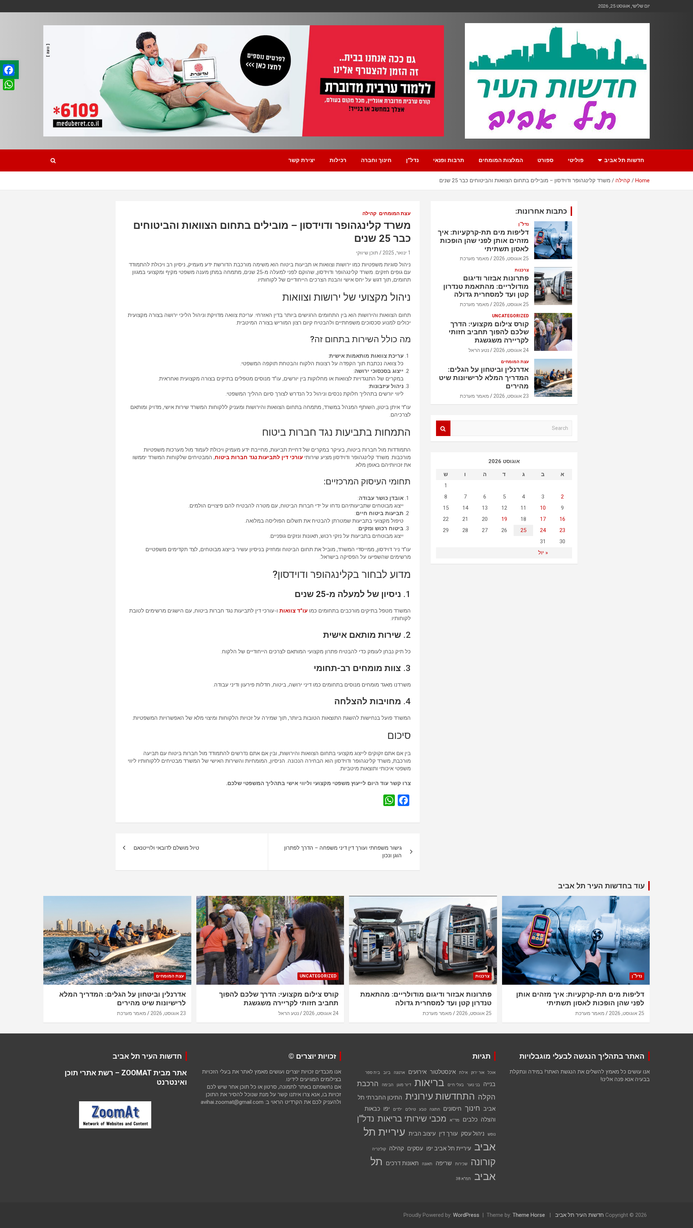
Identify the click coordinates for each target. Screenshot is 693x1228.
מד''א (454, 1120)
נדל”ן (412, 160)
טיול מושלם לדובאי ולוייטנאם (166, 848)
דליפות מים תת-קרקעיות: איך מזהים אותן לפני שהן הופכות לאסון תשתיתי (483, 240)
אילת (463, 1072)
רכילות (338, 160)
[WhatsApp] (8, 84)
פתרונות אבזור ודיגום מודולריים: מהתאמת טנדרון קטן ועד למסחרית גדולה (486, 286)
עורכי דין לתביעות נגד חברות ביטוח (259, 457)
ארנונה (399, 1072)
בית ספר (372, 1072)
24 (543, 530)
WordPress (466, 1215)
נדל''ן (523, 224)
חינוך (472, 1108)
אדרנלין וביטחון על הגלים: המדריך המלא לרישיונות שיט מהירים (484, 377)
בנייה (489, 1084)
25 (523, 530)
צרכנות (522, 270)
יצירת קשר (301, 160)
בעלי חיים (456, 1085)
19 (504, 519)
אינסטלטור (443, 1071)
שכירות (461, 1164)
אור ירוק (477, 1072)
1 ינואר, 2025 (397, 253)
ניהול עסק (472, 1133)
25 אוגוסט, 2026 (511, 258)
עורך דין (448, 1133)
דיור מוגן (404, 1085)
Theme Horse (529, 1215)
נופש (492, 1134)
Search (443, 428)
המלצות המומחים (501, 160)
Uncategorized (510, 315)
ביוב (387, 1072)
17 (543, 519)
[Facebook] (8, 70)
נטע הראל (478, 350)
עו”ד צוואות (293, 611)
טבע (422, 1109)
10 (543, 508)
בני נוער (473, 1085)
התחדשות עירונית (440, 1096)
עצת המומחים (395, 213)
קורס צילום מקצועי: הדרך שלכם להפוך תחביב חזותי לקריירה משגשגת (489, 332)
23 (562, 530)
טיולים (410, 1109)
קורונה (483, 1162)
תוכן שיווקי (367, 253)
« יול (543, 552)
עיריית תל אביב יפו (448, 1148)
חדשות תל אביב (624, 160)
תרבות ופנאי (448, 160)
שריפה (444, 1163)
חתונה (435, 1109)
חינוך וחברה (376, 160)
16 (562, 519)
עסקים (415, 1148)
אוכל (492, 1072)
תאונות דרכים (402, 1163)
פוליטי (576, 160)
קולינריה (379, 1149)
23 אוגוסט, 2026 (511, 396)
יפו (386, 1108)
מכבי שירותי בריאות (412, 1119)
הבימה (387, 1085)
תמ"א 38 (463, 1178)
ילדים (397, 1109)
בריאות (429, 1083)
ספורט (545, 160)
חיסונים (452, 1108)
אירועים (417, 1071)
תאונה (427, 1164)
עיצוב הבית (422, 1133)
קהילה (369, 213)
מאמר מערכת (474, 258)
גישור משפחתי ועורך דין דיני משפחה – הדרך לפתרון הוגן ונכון (343, 852)
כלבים (470, 1119)
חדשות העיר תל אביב (579, 1215)
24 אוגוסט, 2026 (511, 350)
